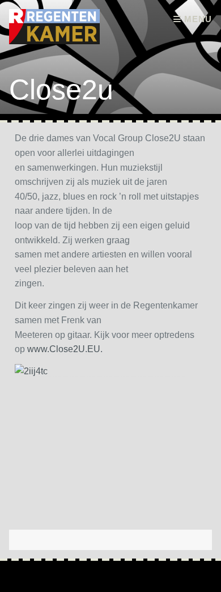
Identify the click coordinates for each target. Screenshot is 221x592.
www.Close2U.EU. (65, 349)
